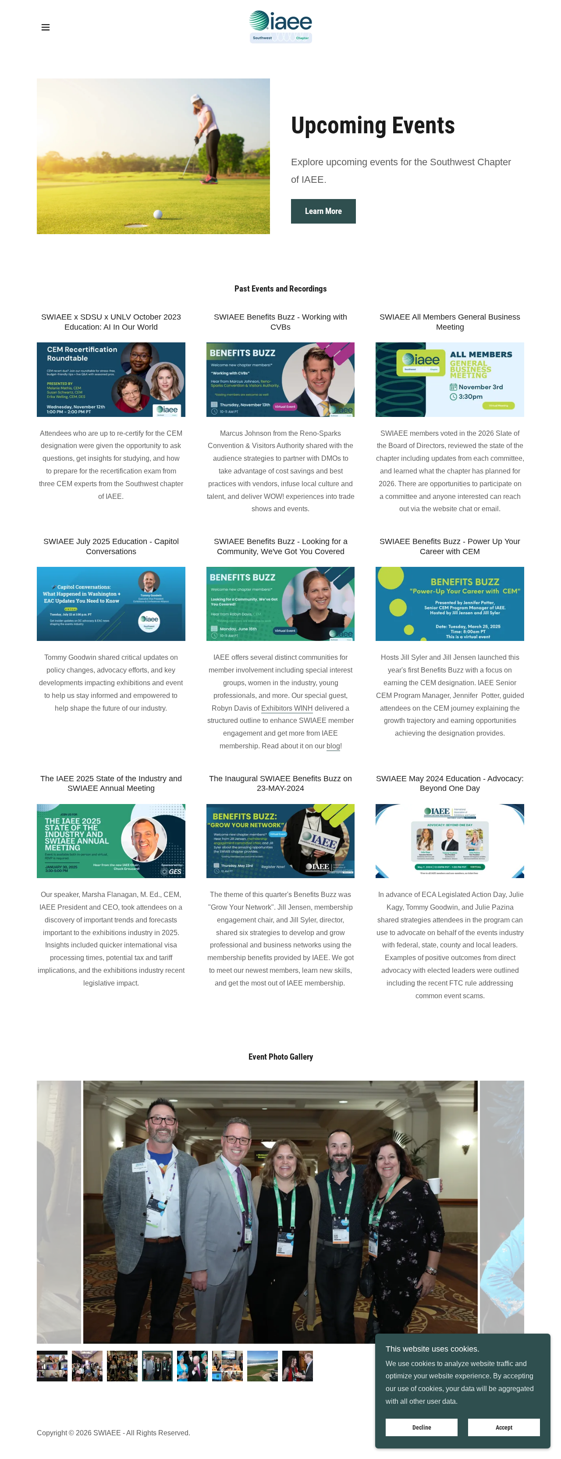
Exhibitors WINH (287, 708)
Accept (504, 1427)
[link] (280, 26)
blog (333, 746)
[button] (45, 27)
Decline (421, 1427)
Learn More (323, 211)
